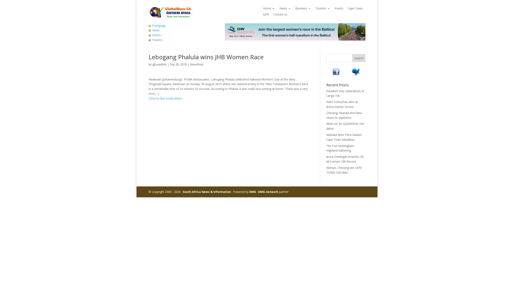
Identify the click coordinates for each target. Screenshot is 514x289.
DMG (252, 192)
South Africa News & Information (207, 192)
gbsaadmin (159, 64)
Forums (157, 40)
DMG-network (268, 192)
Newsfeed (196, 64)
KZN (266, 14)
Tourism (320, 8)
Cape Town (355, 8)
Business (301, 8)
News (283, 8)
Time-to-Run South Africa (165, 98)
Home (267, 8)
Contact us (280, 14)
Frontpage (159, 25)
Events (339, 8)
